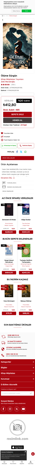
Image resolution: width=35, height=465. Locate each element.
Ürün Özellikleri (8, 158)
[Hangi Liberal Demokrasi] (9, 250)
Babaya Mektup (26, 301)
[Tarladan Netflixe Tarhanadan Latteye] (26, 250)
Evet (26, 11)
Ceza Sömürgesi (9, 301)
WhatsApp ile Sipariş (10, 145)
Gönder (30, 393)
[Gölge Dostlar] (26, 209)
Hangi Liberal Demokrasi (9, 261)
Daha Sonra (16, 11)
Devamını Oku (6, 178)
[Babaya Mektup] (26, 291)
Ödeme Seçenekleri (14, 187)
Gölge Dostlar (26, 219)
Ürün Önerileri (7, 191)
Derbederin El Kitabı (9, 219)
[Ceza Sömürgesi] (9, 291)
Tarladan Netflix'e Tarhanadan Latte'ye (26, 261)
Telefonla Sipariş (27, 145)
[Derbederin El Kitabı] (9, 209)
